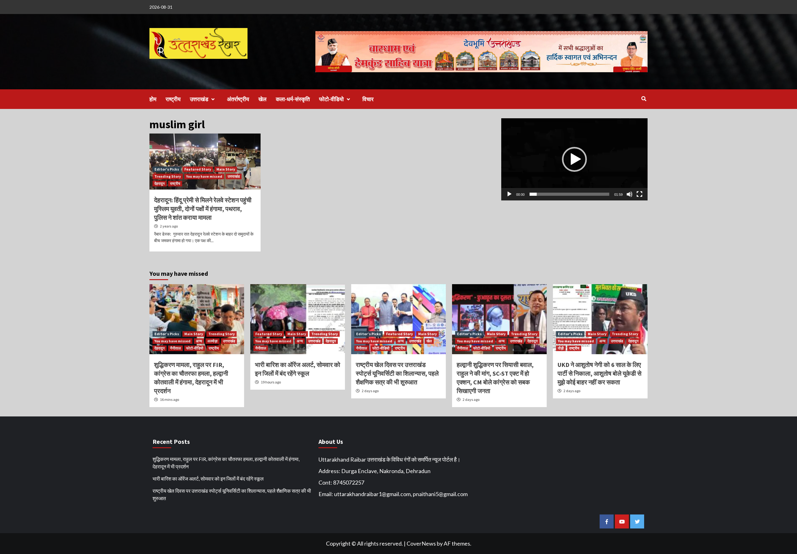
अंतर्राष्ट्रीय (238, 99)
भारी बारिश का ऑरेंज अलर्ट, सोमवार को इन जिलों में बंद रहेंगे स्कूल (208, 478)
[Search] (644, 99)
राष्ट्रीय (173, 99)
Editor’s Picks (166, 169)
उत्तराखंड (199, 99)
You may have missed (204, 176)
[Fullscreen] (639, 194)
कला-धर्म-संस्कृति (293, 99)
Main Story (225, 169)
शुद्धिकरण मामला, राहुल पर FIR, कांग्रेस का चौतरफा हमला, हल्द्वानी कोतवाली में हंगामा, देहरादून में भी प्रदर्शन (226, 462)
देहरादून (159, 183)
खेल (262, 99)
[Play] (509, 194)
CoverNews (421, 543)
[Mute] (629, 194)
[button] (574, 159)
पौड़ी (561, 348)
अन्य (199, 341)
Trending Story (167, 176)
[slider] (569, 194)
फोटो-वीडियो (331, 99)
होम (152, 99)
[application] (574, 159)
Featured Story (197, 169)
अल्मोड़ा (212, 341)
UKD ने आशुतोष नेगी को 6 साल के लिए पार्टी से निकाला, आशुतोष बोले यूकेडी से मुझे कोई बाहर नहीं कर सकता (599, 373)
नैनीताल (175, 348)
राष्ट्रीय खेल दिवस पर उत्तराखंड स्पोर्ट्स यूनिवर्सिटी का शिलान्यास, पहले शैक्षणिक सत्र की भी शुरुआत (397, 373)
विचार (368, 99)
